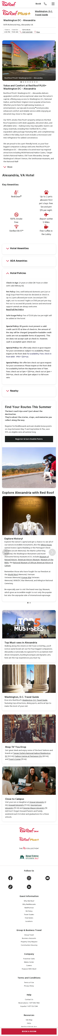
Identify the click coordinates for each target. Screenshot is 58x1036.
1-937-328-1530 (27, 32)
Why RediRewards (29, 904)
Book (38, 4)
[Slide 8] (37, 82)
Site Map (29, 1020)
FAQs (29, 1023)
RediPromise (29, 907)
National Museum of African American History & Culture (29, 564)
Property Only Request (29, 941)
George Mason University (33, 808)
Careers (29, 965)
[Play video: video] (29, 624)
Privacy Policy (29, 986)
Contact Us (29, 999)
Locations (29, 921)
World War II (13, 574)
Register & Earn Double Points (29, 439)
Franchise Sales (29, 958)
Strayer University (36, 802)
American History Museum (29, 559)
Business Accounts (29, 938)
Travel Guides (29, 914)
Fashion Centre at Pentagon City (28, 756)
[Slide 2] (23, 82)
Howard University (16, 805)
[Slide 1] (21, 82)
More (9, 167)
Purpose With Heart (29, 969)
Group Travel (29, 935)
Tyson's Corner (15, 759)
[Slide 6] (32, 82)
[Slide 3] (25, 82)
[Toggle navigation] (53, 4)
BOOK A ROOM (29, 1031)
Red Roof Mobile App (29, 1026)
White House (46, 545)
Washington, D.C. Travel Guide (44, 13)
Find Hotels (29, 918)
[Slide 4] (28, 82)
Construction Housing (29, 945)
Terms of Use (29, 982)
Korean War (26, 577)
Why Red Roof (29, 901)
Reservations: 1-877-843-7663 (29, 1003)
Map (38, 32)
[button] (5, 64)
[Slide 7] (34, 82)
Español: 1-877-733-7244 (29, 1006)
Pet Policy (29, 911)
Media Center (29, 962)
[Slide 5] (30, 82)
